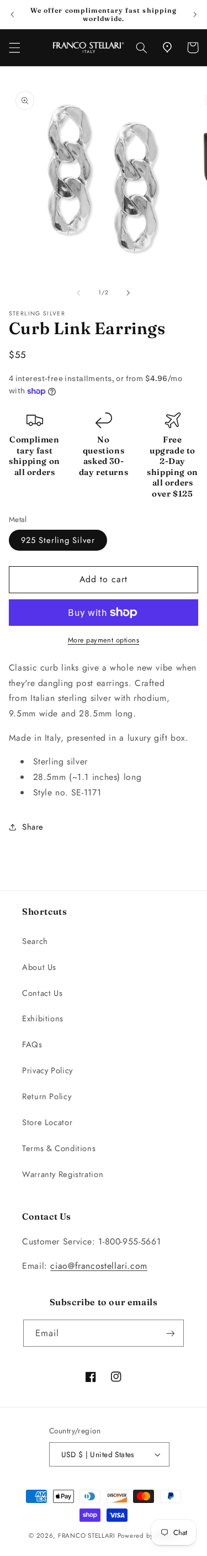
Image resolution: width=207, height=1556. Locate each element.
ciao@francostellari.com (98, 1265)
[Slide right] (128, 293)
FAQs (32, 1044)
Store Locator (47, 1122)
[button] (14, 47)
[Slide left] (78, 293)
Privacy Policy (47, 1070)
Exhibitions (42, 1018)
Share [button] (33, 827)
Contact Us (42, 993)
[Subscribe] (170, 1333)
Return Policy (46, 1096)
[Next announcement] (195, 14)
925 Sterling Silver (58, 540)
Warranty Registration (62, 1174)
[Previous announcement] (12, 14)
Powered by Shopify (148, 1535)
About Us (39, 967)
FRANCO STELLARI (86, 1535)
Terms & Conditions (58, 1148)
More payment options (104, 640)
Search (35, 941)
